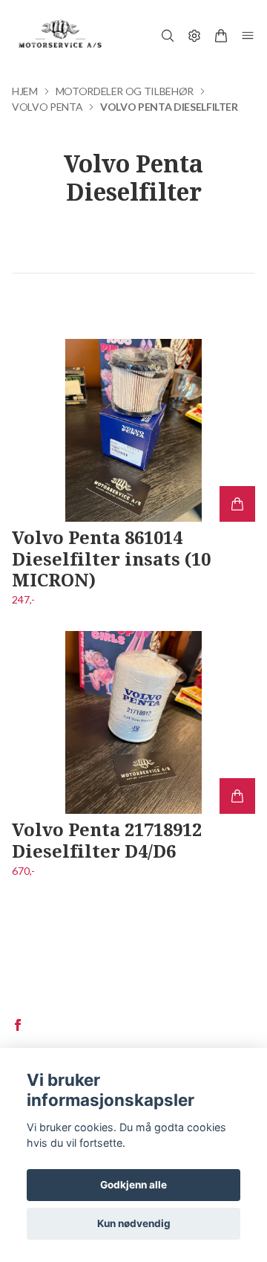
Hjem (25, 91)
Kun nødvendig (134, 1223)
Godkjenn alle (133, 1185)
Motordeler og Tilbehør (125, 91)
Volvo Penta (47, 106)
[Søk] (167, 35)
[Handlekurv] (221, 35)
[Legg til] (237, 504)
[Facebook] (18, 1025)
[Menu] (247, 35)
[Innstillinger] (194, 35)
